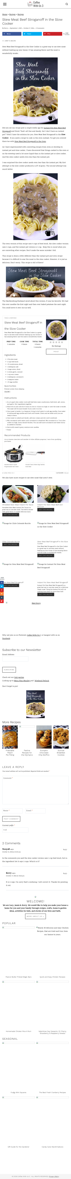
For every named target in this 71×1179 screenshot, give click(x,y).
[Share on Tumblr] (2, 597)
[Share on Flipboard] (2, 601)
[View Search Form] (67, 4)
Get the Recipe (10, 514)
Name (6, 811)
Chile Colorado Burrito (11, 542)
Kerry (6, 28)
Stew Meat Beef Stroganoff (12, 582)
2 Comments (40, 28)
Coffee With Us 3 (33, 635)
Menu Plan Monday (22, 680)
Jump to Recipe (10, 41)
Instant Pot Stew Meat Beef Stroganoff (52, 582)
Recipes (12, 14)
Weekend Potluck (42, 680)
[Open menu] (4, 4)
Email (29, 811)
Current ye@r (8, 825)
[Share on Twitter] (2, 586)
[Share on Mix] (2, 594)
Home (4, 14)
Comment (8, 778)
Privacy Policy (54, 1176)
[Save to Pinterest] (2, 590)
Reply (65, 850)
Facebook (6, 638)
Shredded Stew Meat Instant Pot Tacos (17, 505)
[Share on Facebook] (2, 582)
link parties (19, 677)
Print (56, 351)
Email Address (8, 654)
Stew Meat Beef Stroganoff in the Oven (30, 141)
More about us (34, 916)
